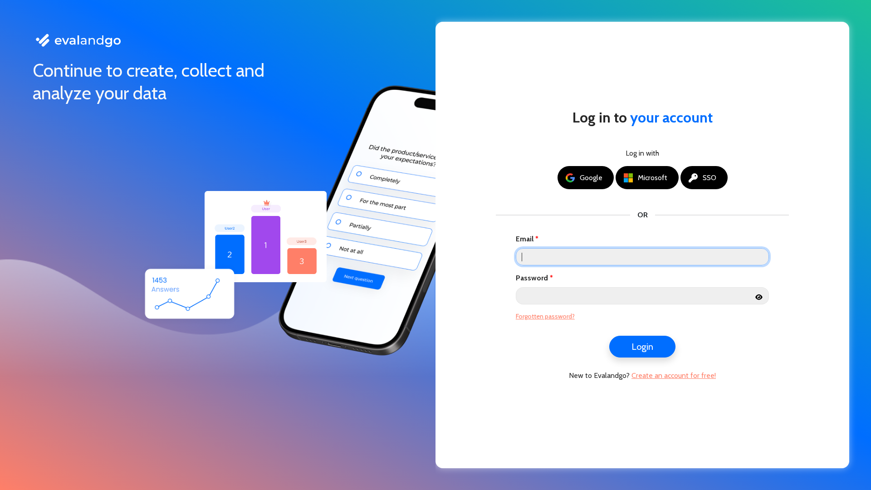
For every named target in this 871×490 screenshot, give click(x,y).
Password (532, 278)
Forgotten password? (545, 316)
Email (524, 239)
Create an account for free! (673, 375)
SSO (709, 177)
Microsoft (652, 177)
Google (591, 177)
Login (642, 346)
